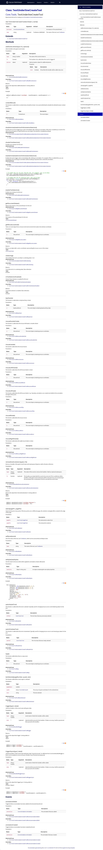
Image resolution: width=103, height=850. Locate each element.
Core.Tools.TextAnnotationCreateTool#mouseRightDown (22, 457)
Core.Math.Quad (23, 690)
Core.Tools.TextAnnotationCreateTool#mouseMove (21, 434)
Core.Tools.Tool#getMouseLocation (17, 239)
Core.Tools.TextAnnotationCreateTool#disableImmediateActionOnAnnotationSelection (30, 138)
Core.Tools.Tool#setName (15, 551)
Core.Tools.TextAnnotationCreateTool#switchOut (21, 649)
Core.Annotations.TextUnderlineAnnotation (31, 17)
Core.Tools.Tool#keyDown (15, 313)
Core (8, 14)
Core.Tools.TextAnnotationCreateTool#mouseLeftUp (21, 411)
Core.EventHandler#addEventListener (18, 77)
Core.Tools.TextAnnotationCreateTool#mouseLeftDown (22, 386)
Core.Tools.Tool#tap (14, 669)
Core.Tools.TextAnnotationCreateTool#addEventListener (22, 80)
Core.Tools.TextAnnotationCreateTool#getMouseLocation (23, 243)
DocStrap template (70, 847)
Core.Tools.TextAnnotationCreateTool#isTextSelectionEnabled (24, 286)
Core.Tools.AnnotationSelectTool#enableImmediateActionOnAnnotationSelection (28, 162)
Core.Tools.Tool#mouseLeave (16, 359)
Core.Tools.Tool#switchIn (15, 621)
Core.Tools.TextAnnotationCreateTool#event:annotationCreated (24, 840)
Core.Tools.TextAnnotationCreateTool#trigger (20, 730)
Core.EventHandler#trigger (15, 727)
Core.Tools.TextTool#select (15, 528)
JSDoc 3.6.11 (44, 847)
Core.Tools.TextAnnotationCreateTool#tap (19, 672)
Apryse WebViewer (15, 2)
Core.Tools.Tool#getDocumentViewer (18, 208)
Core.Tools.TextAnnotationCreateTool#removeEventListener (23, 488)
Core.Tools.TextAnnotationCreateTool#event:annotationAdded (24, 816)
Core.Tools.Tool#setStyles (15, 574)
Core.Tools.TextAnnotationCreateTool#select (20, 532)
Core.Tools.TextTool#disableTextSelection (19, 147)
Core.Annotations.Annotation (25, 811)
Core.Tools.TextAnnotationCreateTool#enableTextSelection (23, 199)
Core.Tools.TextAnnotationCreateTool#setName (20, 555)
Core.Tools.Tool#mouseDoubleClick (17, 336)
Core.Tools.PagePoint (22, 520)
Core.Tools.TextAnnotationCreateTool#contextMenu (21, 123)
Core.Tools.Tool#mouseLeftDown (17, 382)
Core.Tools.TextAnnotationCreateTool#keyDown (20, 317)
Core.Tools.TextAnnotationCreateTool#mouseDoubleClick (23, 340)
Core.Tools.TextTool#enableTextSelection (19, 195)
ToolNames (62, 32)
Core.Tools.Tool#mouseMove (16, 430)
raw (63, 93)
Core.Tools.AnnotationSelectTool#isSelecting (20, 261)
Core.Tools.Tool (19, 616)
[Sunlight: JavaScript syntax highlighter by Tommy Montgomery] (65, 93)
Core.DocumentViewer (19, 29)
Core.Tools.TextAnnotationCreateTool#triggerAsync (21, 777)
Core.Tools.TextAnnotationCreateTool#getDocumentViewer (23, 212)
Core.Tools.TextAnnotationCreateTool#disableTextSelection (23, 151)
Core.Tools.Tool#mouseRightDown (17, 453)
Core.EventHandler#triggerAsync (17, 773)
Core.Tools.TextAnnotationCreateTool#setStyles (20, 578)
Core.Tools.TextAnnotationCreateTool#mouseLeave (21, 363)
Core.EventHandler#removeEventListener (19, 484)
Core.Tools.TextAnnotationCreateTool (18, 38)
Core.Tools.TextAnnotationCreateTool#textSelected (21, 701)
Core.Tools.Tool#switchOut (15, 645)
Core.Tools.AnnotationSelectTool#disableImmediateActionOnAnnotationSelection (29, 134)
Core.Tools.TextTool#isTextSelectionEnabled (20, 282)
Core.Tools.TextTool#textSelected (17, 698)
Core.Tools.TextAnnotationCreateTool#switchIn (20, 624)
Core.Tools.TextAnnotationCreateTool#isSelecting (21, 264)
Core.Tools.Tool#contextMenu (16, 119)
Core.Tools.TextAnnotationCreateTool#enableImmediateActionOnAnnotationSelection (30, 166)
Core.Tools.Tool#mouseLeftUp (16, 407)
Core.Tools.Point (10, 251)
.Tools (13, 14)
